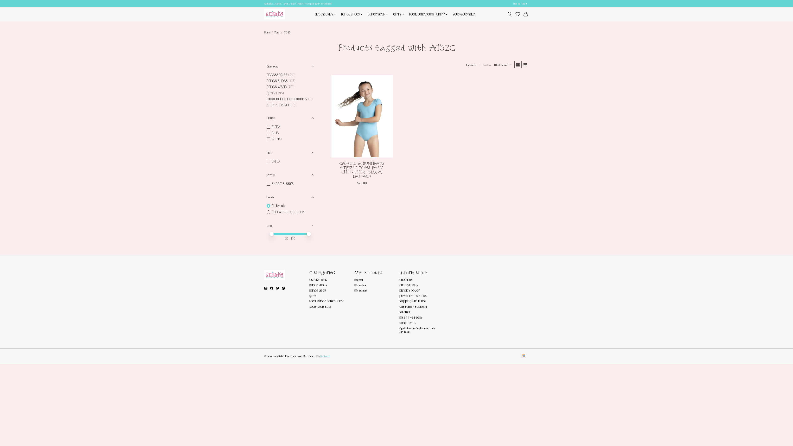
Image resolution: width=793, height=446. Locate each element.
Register (358, 279)
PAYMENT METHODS (413, 296)
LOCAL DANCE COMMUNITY (287, 99)
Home (267, 32)
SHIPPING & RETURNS (412, 301)
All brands (278, 206)
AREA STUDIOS (408, 285)
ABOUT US (406, 279)
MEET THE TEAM (410, 317)
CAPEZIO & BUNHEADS (288, 212)
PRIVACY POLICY (409, 290)
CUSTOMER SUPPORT (413, 306)
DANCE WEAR (277, 87)
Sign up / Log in (520, 3)
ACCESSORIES (277, 75)
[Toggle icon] (510, 14)
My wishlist (360, 290)
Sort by (487, 65)
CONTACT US (407, 323)
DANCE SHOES (277, 81)
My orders (360, 285)
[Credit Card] (523, 356)
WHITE (277, 139)
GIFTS (271, 93)
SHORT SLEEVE (283, 183)
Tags (277, 32)
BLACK (276, 127)
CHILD (276, 161)
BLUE (275, 133)
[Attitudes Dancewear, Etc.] (274, 14)
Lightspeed (325, 356)
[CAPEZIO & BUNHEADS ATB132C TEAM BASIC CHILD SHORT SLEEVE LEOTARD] (362, 116)
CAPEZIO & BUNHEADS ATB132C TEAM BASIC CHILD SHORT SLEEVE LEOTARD (361, 170)
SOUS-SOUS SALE (464, 14)
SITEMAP (405, 312)
